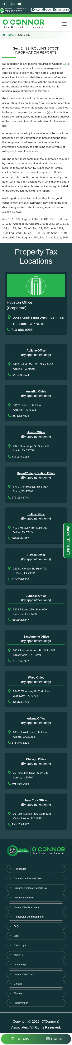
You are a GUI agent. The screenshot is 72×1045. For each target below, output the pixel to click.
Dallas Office (36, 514)
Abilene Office (36, 350)
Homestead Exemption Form (29, 916)
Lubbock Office (36, 595)
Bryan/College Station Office (36, 473)
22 (64, 63)
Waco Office (36, 677)
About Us (18, 955)
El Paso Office (36, 554)
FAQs (38, 9)
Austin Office (36, 432)
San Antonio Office (36, 636)
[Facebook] (4, 4)
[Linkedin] (12, 4)
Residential (20, 869)
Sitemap (18, 993)
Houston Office (19, 302)
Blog (48, 9)
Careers (18, 983)
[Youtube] (19, 4)
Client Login (62, 9)
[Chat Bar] (36, 1039)
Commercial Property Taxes (28, 878)
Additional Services (24, 897)
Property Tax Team (23, 974)
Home (10, 34)
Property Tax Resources (26, 907)
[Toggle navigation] (64, 24)
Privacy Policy (21, 1003)
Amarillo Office (36, 391)
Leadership (20, 964)
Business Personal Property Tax (30, 888)
